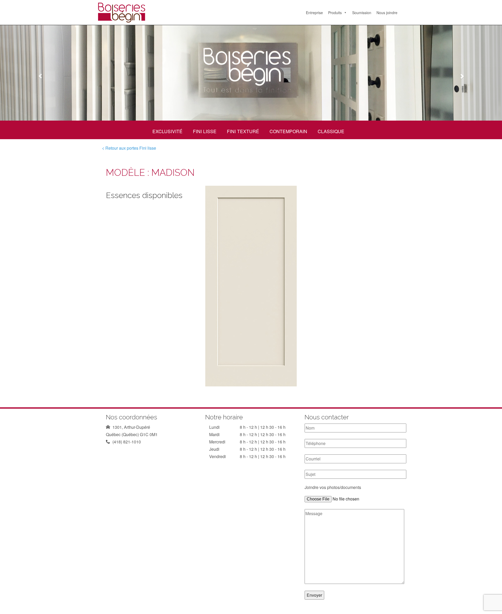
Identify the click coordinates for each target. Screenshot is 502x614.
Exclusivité (167, 131)
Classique (331, 131)
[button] (37, 73)
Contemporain (288, 131)
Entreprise (314, 12)
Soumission (361, 12)
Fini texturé (243, 131)
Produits (335, 12)
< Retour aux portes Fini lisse (129, 148)
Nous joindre (386, 12)
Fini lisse (204, 131)
